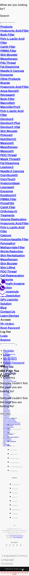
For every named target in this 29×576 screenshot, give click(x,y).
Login (4, 335)
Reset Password (10, 327)
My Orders (7, 323)
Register (5, 339)
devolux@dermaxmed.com (16, 535)
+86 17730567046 (17, 537)
